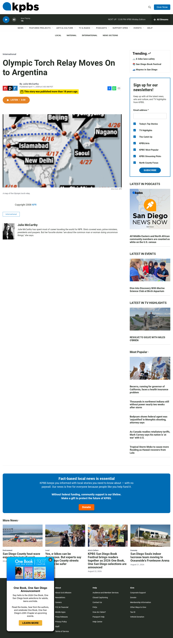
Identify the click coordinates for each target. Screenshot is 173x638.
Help (150, 28)
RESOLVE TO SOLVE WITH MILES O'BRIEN (147, 339)
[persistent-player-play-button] (6, 19)
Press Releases (61, 617)
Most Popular (138, 352)
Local (58, 35)
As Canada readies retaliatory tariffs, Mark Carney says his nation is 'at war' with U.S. (150, 434)
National (71, 35)
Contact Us (97, 602)
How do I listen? (99, 612)
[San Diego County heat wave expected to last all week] (23, 536)
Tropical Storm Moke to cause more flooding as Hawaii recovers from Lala (149, 449)
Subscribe (150, 170)
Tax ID (132, 612)
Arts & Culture (64, 28)
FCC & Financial (61, 607)
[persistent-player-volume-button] (14, 20)
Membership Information (140, 602)
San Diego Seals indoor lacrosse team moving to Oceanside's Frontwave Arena (149, 557)
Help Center (97, 622)
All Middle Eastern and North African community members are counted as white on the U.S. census (150, 239)
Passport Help (98, 617)
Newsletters (60, 597)
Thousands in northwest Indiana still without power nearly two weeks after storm (149, 404)
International (89, 35)
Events (138, 28)
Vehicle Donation (137, 617)
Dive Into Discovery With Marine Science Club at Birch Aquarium (147, 290)
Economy (133, 550)
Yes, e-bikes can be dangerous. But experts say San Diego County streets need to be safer (63, 559)
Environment (7, 550)
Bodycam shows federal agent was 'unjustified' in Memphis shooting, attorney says (148, 419)
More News (10, 520)
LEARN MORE (30, 623)
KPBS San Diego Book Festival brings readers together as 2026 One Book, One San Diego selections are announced (107, 560)
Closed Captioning (100, 597)
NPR (34, 204)
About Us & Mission (63, 593)
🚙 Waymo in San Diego (145, 69)
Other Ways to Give (138, 607)
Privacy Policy (61, 622)
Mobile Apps (60, 612)
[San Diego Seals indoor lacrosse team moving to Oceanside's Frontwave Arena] (150, 536)
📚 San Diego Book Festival (147, 64)
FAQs (95, 607)
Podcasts (101, 28)
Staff (57, 626)
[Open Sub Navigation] (25, 28)
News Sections (110, 35)
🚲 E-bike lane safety (144, 59)
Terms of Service (62, 631)
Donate (86, 507)
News (20, 28)
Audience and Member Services (106, 593)
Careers (58, 602)
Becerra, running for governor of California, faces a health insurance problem (149, 389)
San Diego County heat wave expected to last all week (21, 555)
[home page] (21, 7)
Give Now (162, 7)
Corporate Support (138, 593)
